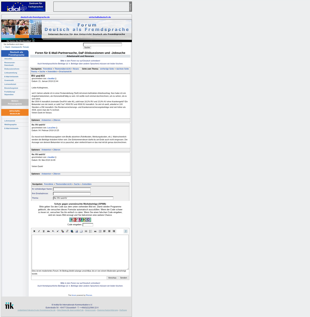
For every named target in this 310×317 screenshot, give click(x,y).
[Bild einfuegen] (76, 231)
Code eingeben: (75, 224)
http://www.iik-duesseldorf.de (70, 310)
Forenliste (47, 69)
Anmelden (52, 71)
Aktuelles (8, 59)
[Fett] (34, 231)
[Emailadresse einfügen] (81, 231)
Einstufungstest (11, 88)
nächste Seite (122, 69)
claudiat (51, 78)
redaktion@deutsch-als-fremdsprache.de (37, 310)
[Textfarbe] (62, 231)
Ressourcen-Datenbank (9, 64)
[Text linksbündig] (105, 231)
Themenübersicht (63, 69)
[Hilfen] (126, 231)
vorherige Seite (107, 69)
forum (74, 295)
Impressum (90, 310)
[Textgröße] (67, 231)
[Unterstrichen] (44, 231)
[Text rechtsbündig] (114, 231)
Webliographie (10, 124)
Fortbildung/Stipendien (9, 93)
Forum (26, 47)
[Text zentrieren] (109, 231)
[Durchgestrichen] (48, 231)
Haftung (123, 310)
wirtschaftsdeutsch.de (100, 17)
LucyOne (51, 128)
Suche (42, 71)
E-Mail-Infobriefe (11, 77)
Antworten (46, 120)
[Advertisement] (147, 48)
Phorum (89, 295)
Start (7, 47)
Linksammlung (10, 73)
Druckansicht (65, 71)
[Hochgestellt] (58, 231)
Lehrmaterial (9, 121)
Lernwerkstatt (10, 84)
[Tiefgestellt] (53, 231)
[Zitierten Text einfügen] (95, 231)
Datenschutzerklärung (107, 310)
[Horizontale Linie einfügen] (86, 231)
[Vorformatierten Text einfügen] (100, 231)
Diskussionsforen (11, 69)
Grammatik (9, 80)
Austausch (16, 47)
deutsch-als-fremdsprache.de (35, 17)
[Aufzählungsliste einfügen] (90, 231)
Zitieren (56, 120)
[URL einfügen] (72, 231)
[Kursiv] (39, 231)
